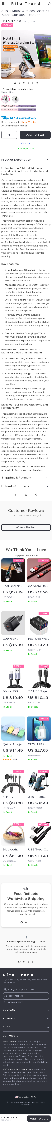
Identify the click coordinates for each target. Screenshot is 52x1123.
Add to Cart (39, 1118)
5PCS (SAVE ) (9, 109)
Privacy (40, 1102)
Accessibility (25, 1104)
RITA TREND (9, 1041)
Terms (34, 1102)
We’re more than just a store (18, 1069)
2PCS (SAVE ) (9, 106)
